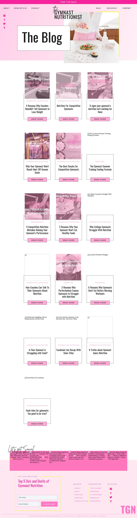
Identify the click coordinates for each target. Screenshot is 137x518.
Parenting (69, 282)
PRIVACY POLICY (69, 516)
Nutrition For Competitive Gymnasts (68, 107)
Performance (37, 222)
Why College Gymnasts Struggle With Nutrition (100, 228)
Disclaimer (93, 516)
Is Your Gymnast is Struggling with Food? (37, 351)
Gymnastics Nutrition (37, 101)
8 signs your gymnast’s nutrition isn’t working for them (100, 109)
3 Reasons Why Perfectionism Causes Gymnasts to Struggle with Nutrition (68, 291)
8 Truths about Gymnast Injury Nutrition (100, 351)
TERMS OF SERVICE (82, 516)
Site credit (102, 516)
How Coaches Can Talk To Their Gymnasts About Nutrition (37, 290)
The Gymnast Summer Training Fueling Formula (100, 167)
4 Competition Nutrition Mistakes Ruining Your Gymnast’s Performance (37, 230)
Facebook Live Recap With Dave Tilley (68, 351)
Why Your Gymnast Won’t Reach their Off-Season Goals (37, 169)
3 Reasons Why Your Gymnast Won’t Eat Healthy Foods (68, 230)
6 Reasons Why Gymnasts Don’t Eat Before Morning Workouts (100, 290)
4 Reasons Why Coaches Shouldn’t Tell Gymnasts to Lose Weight (37, 109)
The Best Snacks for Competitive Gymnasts (68, 167)
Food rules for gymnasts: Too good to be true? (37, 411)
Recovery (100, 161)
